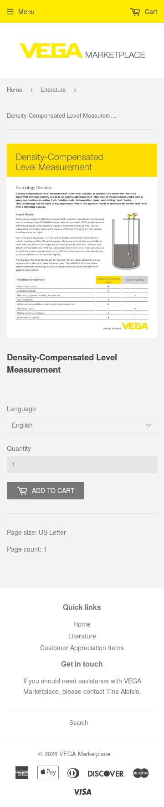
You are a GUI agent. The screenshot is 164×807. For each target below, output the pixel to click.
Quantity (19, 448)
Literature (53, 89)
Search (78, 722)
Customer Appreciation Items (82, 647)
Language (21, 408)
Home (14, 89)
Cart (150, 11)
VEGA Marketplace (84, 753)
